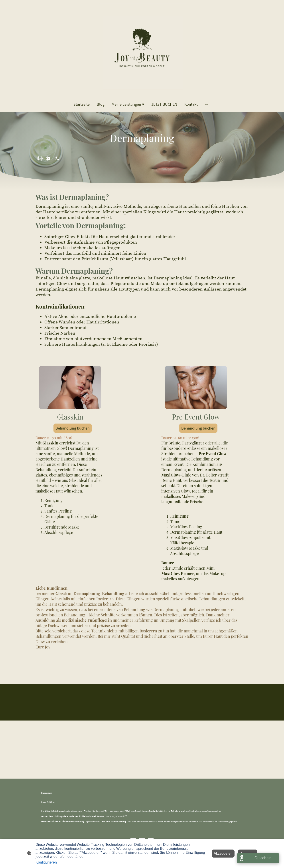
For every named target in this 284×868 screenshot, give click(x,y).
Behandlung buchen (72, 428)
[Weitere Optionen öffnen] (206, 104)
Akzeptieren (223, 853)
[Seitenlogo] (142, 47)
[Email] (48, 158)
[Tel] (57, 158)
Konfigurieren (46, 862)
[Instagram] (40, 158)
